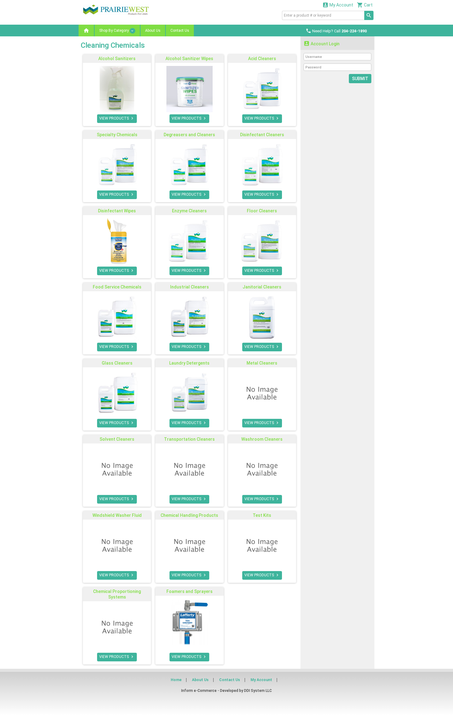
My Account (337, 5)
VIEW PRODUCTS (117, 118)
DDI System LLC (258, 690)
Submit (360, 78)
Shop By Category (114, 30)
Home (176, 680)
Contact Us (179, 30)
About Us (153, 30)
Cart (365, 5)
